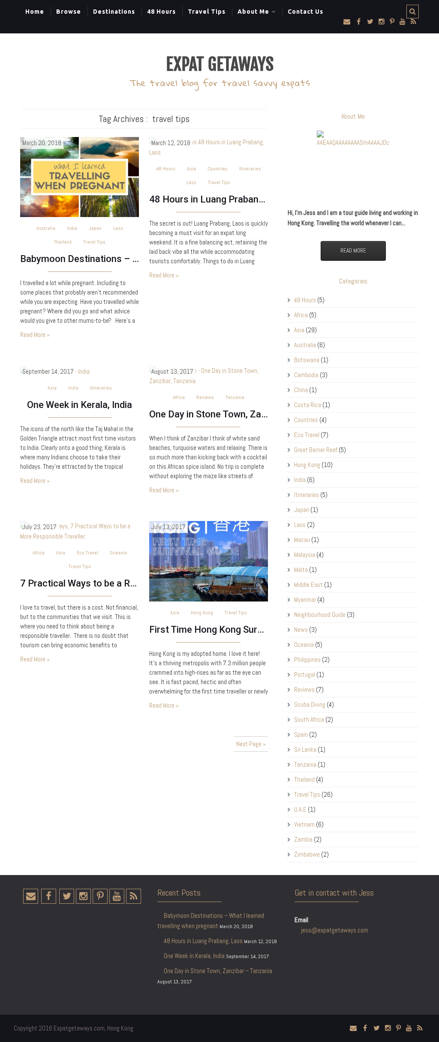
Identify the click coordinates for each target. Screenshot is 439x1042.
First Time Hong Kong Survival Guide (208, 629)
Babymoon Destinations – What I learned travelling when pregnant (79, 258)
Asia (191, 168)
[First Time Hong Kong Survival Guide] (208, 561)
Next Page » (251, 744)
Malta (301, 570)
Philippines (307, 659)
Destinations (114, 11)
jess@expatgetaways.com (334, 930)
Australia (45, 228)
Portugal (304, 674)
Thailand (63, 241)
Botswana (306, 360)
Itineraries (250, 168)
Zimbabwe (307, 854)
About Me (253, 11)
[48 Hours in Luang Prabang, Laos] (208, 147)
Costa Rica (307, 405)
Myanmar (305, 599)
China (301, 390)
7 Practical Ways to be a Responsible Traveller (79, 583)
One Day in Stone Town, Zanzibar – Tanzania (208, 414)
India (72, 228)
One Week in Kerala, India (79, 404)
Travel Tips (207, 11)
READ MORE (353, 250)
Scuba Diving (309, 704)
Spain (301, 734)
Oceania (118, 552)
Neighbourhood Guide (320, 614)
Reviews (205, 397)
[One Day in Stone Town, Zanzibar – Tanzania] (208, 375)
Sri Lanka (305, 749)
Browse (68, 11)
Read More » (35, 334)
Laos (118, 228)
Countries (217, 168)
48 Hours (161, 11)
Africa (179, 397)
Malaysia (304, 555)
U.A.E (300, 809)
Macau (302, 540)
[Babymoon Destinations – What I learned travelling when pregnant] (79, 177)
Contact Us (305, 11)
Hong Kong (202, 612)
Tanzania (235, 397)
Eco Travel (87, 552)
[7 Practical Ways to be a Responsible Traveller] (79, 531)
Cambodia (306, 375)
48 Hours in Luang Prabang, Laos (208, 199)
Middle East (308, 585)
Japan (95, 228)
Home (34, 11)
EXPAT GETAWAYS (220, 64)
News (301, 629)
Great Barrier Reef (315, 450)
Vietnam (304, 824)
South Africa (309, 719)
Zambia (303, 839)
